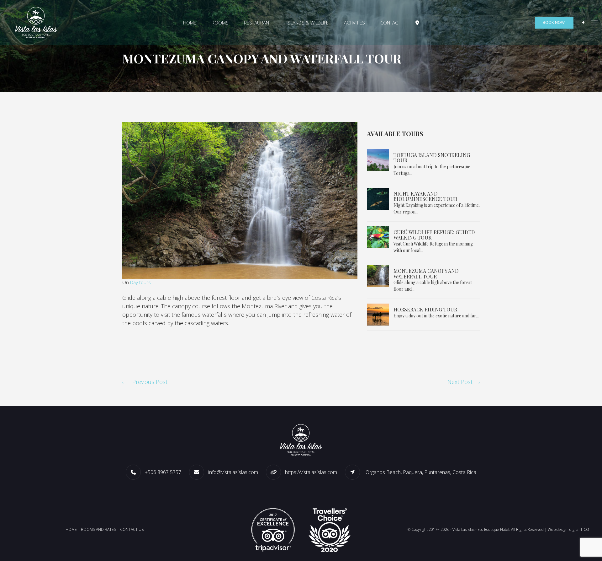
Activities (354, 22)
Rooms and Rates (98, 529)
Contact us (132, 529)
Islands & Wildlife (308, 22)
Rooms (220, 22)
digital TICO (579, 529)
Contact (390, 22)
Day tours (140, 282)
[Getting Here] (417, 23)
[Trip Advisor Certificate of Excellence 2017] (273, 529)
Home (189, 22)
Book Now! (554, 22)
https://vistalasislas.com (311, 472)
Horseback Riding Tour (425, 309)
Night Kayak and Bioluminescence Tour (425, 196)
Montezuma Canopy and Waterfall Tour (425, 273)
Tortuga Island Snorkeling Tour (431, 158)
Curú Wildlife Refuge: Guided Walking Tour (434, 235)
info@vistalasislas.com (233, 472)
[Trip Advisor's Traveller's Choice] (329, 529)
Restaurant (257, 22)
